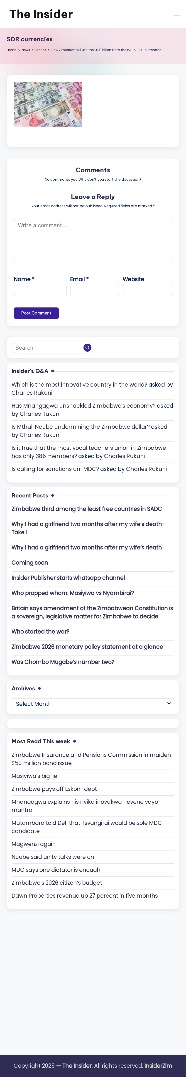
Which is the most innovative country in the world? (79, 384)
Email (79, 279)
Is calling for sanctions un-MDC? (55, 469)
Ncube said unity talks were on (53, 857)
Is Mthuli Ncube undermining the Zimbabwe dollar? (81, 427)
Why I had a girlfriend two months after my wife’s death (87, 547)
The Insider (41, 14)
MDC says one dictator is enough (56, 870)
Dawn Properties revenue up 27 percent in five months (85, 895)
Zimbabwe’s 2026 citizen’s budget (57, 883)
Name (24, 279)
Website (133, 279)
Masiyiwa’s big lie (34, 776)
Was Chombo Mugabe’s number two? (63, 662)
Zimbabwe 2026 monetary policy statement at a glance (87, 647)
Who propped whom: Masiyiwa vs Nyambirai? (73, 593)
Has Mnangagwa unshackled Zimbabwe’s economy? (84, 405)
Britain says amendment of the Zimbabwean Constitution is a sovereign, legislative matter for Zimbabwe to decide (92, 612)
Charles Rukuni (32, 393)
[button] (87, 348)
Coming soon (30, 562)
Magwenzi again (34, 844)
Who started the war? (40, 631)
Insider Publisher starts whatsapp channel (68, 578)
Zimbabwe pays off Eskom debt (54, 789)
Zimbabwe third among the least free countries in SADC (87, 509)
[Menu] (176, 14)
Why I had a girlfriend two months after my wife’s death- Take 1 (88, 528)
